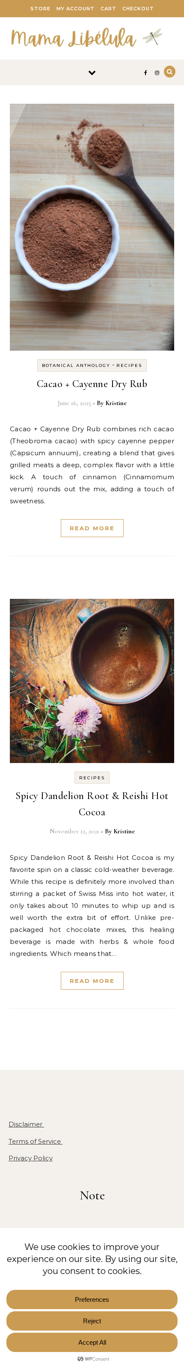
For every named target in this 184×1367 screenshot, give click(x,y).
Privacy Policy (31, 1158)
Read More (92, 528)
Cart (108, 9)
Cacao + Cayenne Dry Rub (92, 384)
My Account (75, 9)
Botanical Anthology (76, 365)
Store (40, 9)
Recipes (129, 365)
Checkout (138, 9)
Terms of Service (35, 1141)
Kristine (116, 403)
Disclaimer (26, 1124)
